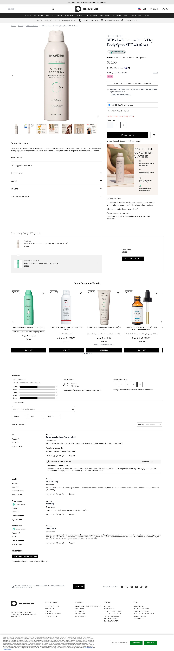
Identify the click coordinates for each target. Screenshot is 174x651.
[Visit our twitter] (126, 586)
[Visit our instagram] (131, 586)
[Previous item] (12, 322)
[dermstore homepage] (87, 9)
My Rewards (79, 609)
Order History (80, 616)
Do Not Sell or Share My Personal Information (24, 615)
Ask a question (141, 57)
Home (13, 26)
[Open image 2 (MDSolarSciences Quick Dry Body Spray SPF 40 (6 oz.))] (29, 129)
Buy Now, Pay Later (111, 621)
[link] (154, 9)
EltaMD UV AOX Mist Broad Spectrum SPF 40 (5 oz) (66, 328)
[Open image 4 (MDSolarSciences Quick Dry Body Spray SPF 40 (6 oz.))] (54, 129)
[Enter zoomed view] (98, 116)
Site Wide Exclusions (141, 609)
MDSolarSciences (32, 26)
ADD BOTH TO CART (132, 259)
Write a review (128, 57)
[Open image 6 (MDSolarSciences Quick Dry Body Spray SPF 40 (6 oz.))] (79, 129)
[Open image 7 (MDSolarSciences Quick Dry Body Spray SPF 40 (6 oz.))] (92, 129)
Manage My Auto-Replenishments (87, 606)
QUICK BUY (29, 350)
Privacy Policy (139, 606)
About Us (107, 606)
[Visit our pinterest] (146, 586)
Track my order (51, 616)
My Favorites (79, 611)
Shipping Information (53, 614)
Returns (48, 611)
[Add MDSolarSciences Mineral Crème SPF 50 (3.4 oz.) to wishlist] (118, 293)
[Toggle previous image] (12, 75)
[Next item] (161, 322)
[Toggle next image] (100, 75)
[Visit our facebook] (121, 586)
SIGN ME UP (79, 587)
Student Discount (111, 618)
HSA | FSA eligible (116, 68)
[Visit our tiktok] (141, 586)
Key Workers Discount (112, 616)
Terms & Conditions (141, 611)
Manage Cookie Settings (119, 642)
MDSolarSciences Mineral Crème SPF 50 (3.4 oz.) (104, 328)
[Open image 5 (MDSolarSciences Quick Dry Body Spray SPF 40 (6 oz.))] (67, 129)
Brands (20, 26)
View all (155, 73)
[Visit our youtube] (136, 586)
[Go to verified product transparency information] (116, 52)
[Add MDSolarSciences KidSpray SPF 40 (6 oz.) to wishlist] (43, 293)
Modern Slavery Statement (144, 614)
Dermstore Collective (113, 614)
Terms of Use (7, 649)
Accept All (150, 642)
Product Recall (140, 616)
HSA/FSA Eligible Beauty (113, 611)
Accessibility (139, 618)
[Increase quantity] (123, 125)
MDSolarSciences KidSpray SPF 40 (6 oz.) (28, 327)
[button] (132, 52)
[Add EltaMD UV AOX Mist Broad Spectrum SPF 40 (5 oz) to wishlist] (80, 293)
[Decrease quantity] (110, 125)
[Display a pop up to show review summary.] (74, 338)
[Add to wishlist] (154, 135)
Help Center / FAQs (52, 606)
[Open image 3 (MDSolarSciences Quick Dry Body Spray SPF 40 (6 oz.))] (41, 129)
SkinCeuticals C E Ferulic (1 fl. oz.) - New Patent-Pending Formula (142, 328)
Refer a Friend (80, 614)
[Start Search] (53, 9)
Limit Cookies (136, 642)
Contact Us (50, 609)
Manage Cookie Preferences (22, 612)
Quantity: (111, 120)
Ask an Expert (109, 609)
